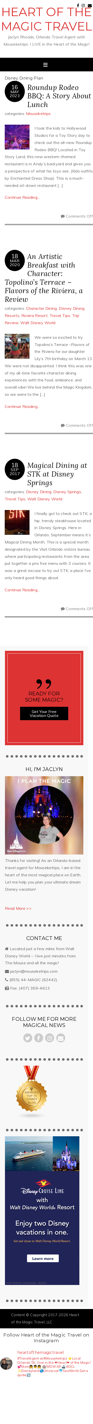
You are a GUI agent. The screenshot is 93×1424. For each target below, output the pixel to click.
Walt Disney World (37, 322)
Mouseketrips (38, 113)
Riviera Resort (34, 315)
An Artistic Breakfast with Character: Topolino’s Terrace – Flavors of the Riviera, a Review (44, 278)
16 (14, 87)
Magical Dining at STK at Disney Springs (57, 474)
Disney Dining (71, 308)
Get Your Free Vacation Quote (44, 713)
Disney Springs (67, 491)
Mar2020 (15, 262)
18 (14, 256)
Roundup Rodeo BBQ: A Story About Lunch (59, 96)
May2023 (15, 93)
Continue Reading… (22, 197)
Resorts (12, 315)
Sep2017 (15, 471)
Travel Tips (60, 315)
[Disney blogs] (32, 1117)
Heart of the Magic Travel (46, 19)
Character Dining (41, 308)
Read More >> (18, 908)
